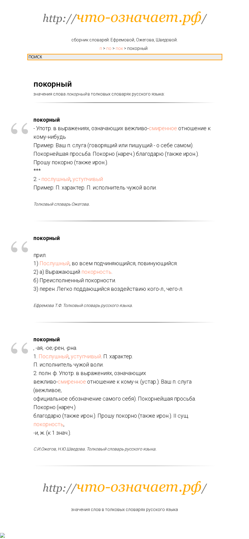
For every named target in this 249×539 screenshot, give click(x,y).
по (108, 48)
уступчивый (88, 179)
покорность (96, 272)
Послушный (54, 263)
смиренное (163, 128)
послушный (55, 179)
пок (119, 48)
